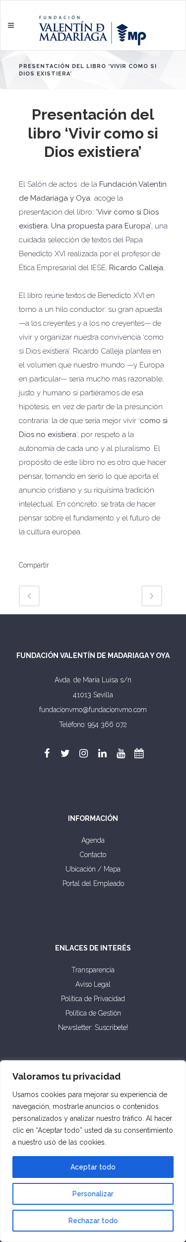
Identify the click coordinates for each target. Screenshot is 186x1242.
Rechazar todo (93, 1221)
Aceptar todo (93, 1167)
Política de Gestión (93, 1013)
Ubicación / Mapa (93, 869)
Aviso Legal (93, 984)
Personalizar (93, 1194)
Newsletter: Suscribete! (93, 1027)
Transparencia (93, 970)
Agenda (93, 840)
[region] (93, 1151)
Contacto (93, 855)
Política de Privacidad (93, 999)
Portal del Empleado (93, 883)
